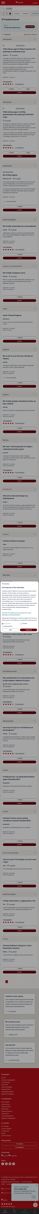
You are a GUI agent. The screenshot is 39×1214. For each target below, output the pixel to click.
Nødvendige (7, 623)
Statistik (24, 623)
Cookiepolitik (23, 620)
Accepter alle (28, 630)
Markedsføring (8, 626)
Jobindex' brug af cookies (17, 612)
